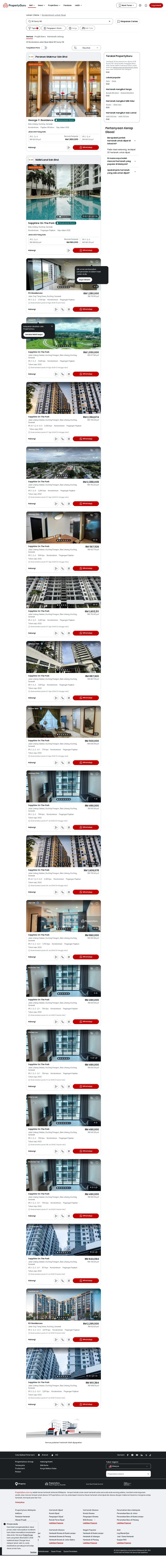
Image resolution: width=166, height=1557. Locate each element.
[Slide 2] (58, 216)
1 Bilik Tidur (117, 105)
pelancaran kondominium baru (125, 67)
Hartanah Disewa (90, 1510)
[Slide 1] (58, 287)
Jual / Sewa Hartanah (125, 1536)
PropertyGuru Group (24, 1461)
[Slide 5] (63, 113)
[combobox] (69, 21)
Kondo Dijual (54, 1513)
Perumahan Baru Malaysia (128, 1510)
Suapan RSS (122, 1540)
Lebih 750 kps (123, 116)
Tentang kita (20, 1465)
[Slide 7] (68, 113)
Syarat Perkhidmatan (40, 1551)
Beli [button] (31, 5)
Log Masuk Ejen (123, 1533)
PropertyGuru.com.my (23, 1492)
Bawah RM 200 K (112, 93)
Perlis (108, 81)
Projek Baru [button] (53, 5)
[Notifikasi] (146, 5)
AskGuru (18, 1513)
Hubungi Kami (46, 1461)
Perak (114, 81)
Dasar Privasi (56, 1551)
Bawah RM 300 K (127, 93)
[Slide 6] (66, 113)
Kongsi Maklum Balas (48, 1468)
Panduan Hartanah (22, 1517)
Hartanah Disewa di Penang (60, 1536)
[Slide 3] (58, 113)
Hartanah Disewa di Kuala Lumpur (62, 1533)
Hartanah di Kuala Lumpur (93, 1533)
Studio (108, 105)
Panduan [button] (68, 5)
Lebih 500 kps (111, 116)
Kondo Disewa (88, 1513)
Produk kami (20, 1468)
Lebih (77, 5)
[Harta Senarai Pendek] (97, 65)
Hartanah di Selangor (91, 1536)
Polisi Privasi (28, 1535)
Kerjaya (18, 1472)
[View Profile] (34, 261)
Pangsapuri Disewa (90, 1517)
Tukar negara (112, 1462)
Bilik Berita (44, 1465)
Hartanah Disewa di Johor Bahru (62, 1540)
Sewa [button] (40, 5)
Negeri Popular (89, 1530)
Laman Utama (32, 15)
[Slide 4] (60, 113)
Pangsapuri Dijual (56, 1517)
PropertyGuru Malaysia (25, 1510)
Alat (119, 1530)
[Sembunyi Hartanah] (92, 65)
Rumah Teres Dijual (56, 1520)
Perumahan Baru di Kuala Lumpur (130, 1517)
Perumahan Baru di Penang (128, 1520)
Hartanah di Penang (91, 1540)
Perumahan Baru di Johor (127, 1513)
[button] (29, 36)
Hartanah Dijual (56, 1510)
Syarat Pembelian (70, 1551)
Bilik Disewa (87, 1520)
